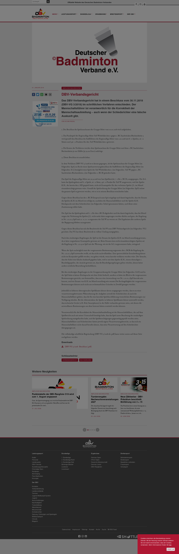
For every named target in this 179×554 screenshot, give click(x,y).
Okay (169, 549)
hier (170, 545)
